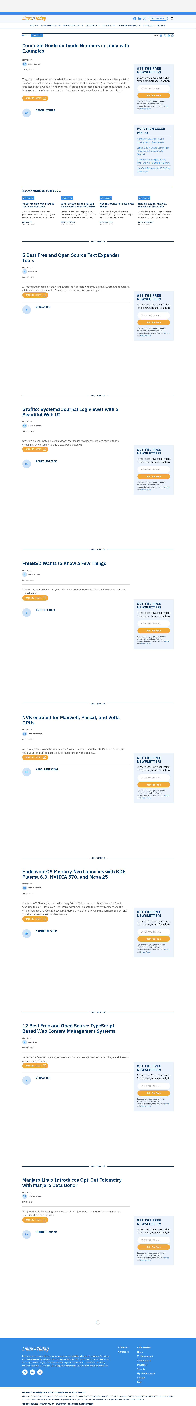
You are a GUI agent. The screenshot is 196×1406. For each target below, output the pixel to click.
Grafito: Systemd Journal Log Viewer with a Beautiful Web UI (78, 205)
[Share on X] (165, 35)
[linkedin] (139, 18)
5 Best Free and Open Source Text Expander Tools (38, 205)
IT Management (49, 25)
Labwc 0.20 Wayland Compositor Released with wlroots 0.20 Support (153, 150)
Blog (160, 25)
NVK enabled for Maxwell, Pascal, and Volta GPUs (152, 205)
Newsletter (160, 18)
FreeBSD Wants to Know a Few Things (117, 205)
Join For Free (154, 95)
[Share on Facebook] (161, 35)
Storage (147, 25)
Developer (91, 25)
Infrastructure (72, 25)
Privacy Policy (145, 108)
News (33, 25)
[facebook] (134, 18)
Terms (166, 106)
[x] (144, 18)
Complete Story (33, 98)
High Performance (128, 25)
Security (107, 25)
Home (24, 35)
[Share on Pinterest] (169, 35)
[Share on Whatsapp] (172, 35)
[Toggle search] (172, 18)
